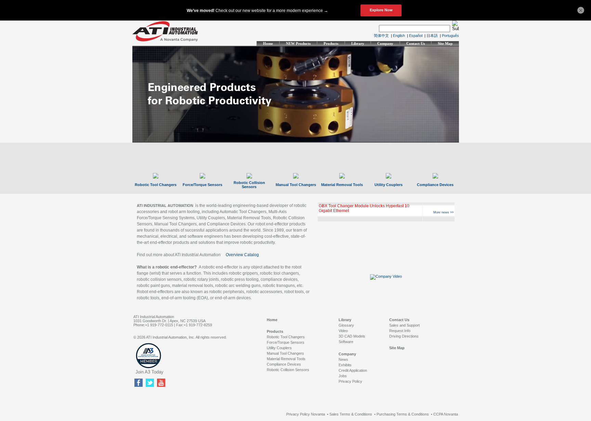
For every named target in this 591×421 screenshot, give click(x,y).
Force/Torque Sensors (202, 185)
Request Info (399, 331)
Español (415, 36)
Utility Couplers (389, 185)
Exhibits (345, 365)
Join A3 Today (149, 371)
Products (331, 43)
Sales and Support (404, 325)
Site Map (445, 43)
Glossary (346, 325)
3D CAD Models (352, 336)
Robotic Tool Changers (155, 185)
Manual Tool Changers (296, 185)
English (399, 36)
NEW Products (298, 43)
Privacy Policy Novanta (305, 414)
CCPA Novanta (445, 414)
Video (343, 331)
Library (357, 43)
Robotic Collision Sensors (249, 185)
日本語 (432, 36)
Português (450, 36)
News (343, 359)
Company (385, 43)
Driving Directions (404, 336)
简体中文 (381, 36)
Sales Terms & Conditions (350, 414)
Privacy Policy (350, 381)
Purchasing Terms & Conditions (403, 414)
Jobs (343, 376)
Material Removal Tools (342, 185)
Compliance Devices (435, 185)
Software (346, 342)
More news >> (443, 212)
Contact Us (415, 43)
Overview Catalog (242, 254)
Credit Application (353, 370)
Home (268, 43)
